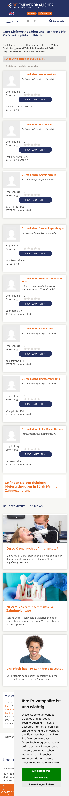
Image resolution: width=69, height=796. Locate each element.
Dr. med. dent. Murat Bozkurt (39, 74)
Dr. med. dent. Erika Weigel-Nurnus (42, 429)
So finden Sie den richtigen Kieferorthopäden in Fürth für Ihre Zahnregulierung (31, 486)
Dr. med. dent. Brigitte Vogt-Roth (41, 378)
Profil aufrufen (35, 99)
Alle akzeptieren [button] (41, 770)
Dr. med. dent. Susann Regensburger (43, 228)
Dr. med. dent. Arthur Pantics (39, 174)
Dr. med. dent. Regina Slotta (38, 328)
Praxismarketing (15, 789)
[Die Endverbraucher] (34, 6)
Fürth (8, 706)
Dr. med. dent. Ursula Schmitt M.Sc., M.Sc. (43, 280)
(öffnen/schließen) (24, 58)
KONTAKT (13, 794)
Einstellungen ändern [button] (41, 784)
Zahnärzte (59, 21)
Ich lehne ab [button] (41, 777)
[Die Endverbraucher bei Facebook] (35, 21)
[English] (11, 13)
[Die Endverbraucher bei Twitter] (28, 21)
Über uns (11, 785)
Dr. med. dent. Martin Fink (37, 124)
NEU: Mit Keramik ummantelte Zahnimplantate (30, 608)
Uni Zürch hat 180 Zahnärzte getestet (34, 668)
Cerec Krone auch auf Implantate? (32, 548)
